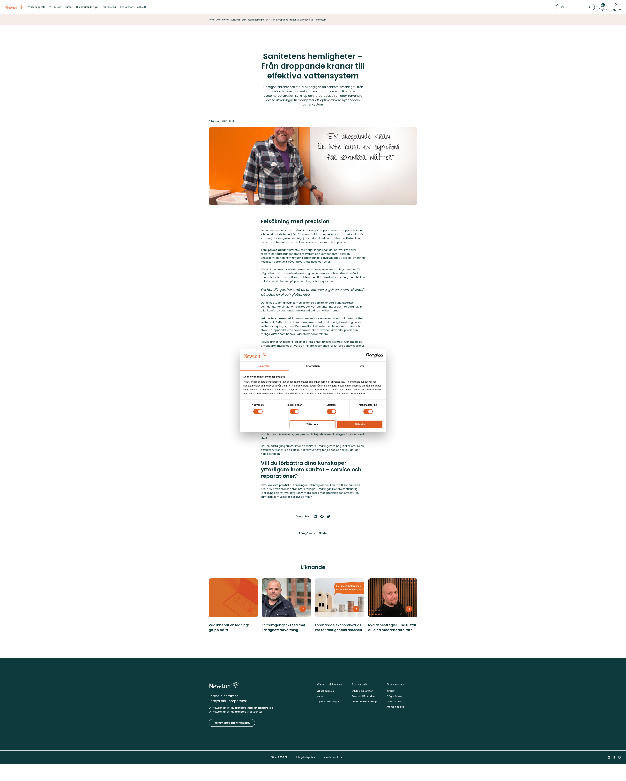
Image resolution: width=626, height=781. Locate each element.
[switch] (294, 411)
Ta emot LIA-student (364, 696)
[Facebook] (614, 757)
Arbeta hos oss (395, 706)
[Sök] (590, 7)
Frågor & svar (395, 696)
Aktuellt (141, 7)
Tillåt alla (360, 424)
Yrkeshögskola (36, 7)
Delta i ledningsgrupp (364, 701)
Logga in (616, 9)
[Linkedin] (609, 757)
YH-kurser (55, 7)
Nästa (323, 533)
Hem (211, 19)
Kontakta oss (394, 701)
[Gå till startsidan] (14, 7)
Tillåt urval (312, 424)
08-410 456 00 (279, 757)
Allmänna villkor (332, 757)
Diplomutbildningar (87, 7)
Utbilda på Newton (362, 691)
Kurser (68, 7)
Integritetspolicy (305, 757)
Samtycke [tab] (264, 366)
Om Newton (126, 7)
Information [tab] (313, 366)
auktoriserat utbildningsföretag (252, 708)
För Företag (109, 7)
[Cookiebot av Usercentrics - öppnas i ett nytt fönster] (368, 355)
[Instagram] (619, 757)
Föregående (307, 533)
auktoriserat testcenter (246, 712)
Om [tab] (362, 366)
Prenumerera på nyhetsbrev (232, 723)
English (603, 9)
